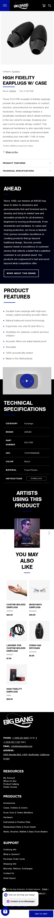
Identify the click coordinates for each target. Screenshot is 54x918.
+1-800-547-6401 (20, 738)
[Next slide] (49, 533)
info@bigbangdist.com (21, 746)
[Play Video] (27, 381)
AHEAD (12, 91)
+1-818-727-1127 (11, 742)
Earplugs (16, 71)
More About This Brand (21, 273)
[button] (5, 5)
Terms (44, 889)
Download (36, 478)
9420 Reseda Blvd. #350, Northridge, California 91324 (26, 756)
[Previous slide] (4, 533)
